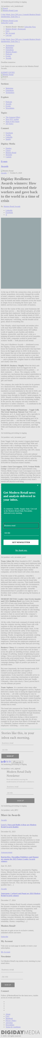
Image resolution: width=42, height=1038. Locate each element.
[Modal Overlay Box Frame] (21, 519)
